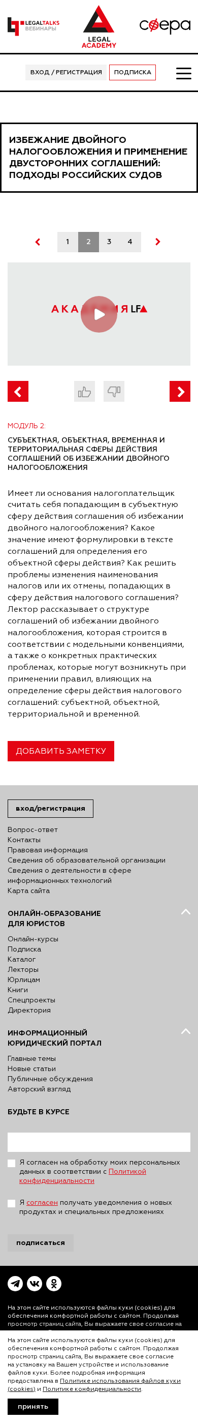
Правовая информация (48, 850)
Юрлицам (24, 980)
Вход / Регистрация (66, 73)
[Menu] (183, 73)
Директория (29, 1010)
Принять (33, 1406)
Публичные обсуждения (50, 1079)
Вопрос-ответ (33, 830)
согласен (42, 1202)
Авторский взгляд (39, 1089)
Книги (18, 990)
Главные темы (32, 1058)
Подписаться (40, 1242)
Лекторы (23, 969)
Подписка (132, 73)
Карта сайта (29, 891)
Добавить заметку (61, 752)
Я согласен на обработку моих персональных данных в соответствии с (99, 1171)
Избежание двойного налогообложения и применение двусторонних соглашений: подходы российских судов (98, 157)
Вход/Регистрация (50, 808)
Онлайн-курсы (33, 939)
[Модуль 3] (180, 391)
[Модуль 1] (18, 391)
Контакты (24, 840)
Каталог (22, 959)
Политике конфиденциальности (92, 1389)
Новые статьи (32, 1069)
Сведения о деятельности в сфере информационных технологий (69, 875)
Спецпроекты (31, 1000)
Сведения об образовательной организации (87, 860)
